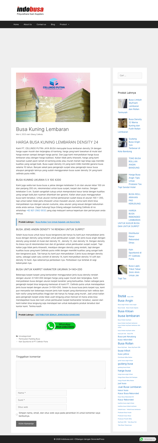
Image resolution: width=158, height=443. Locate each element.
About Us (28, 24)
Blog (53, 24)
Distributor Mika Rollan (125, 357)
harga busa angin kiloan (125, 374)
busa (122, 296)
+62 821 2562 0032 (36, 210)
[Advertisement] (79, 46)
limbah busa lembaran (134, 409)
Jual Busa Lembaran (129, 386)
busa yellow (123, 354)
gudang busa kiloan (124, 367)
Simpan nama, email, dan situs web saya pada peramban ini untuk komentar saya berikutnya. (59, 414)
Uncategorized (25, 336)
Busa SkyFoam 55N (134, 347)
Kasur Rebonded (126, 399)
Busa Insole (121, 308)
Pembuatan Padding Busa (29, 339)
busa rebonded (125, 339)
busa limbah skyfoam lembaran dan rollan (129, 326)
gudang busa (125, 363)
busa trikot (124, 350)
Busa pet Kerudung (127, 336)
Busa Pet (130, 333)
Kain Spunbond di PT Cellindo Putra (33, 341)
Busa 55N (130, 297)
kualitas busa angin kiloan (126, 403)
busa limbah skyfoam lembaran (127, 323)
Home (16, 24)
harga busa (124, 370)
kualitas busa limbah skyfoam (127, 406)
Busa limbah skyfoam (124, 320)
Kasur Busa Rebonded (128, 393)
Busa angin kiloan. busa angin (127, 304)
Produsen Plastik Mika (125, 419)
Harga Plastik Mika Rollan (126, 380)
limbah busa (122, 409)
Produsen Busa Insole (124, 412)
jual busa (122, 383)
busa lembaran (129, 316)
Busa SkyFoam (122, 347)
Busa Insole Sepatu (132, 308)
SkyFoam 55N (122, 422)
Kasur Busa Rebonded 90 (126, 397)
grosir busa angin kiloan (125, 360)
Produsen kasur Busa (124, 416)
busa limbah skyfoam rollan (126, 330)
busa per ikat (122, 333)
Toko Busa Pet (132, 422)
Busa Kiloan (126, 311)
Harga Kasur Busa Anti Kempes (127, 377)
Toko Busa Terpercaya (125, 425)
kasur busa (123, 390)
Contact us (41, 24)
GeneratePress (97, 439)
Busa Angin (125, 300)
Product (63, 24)
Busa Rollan (125, 343)
